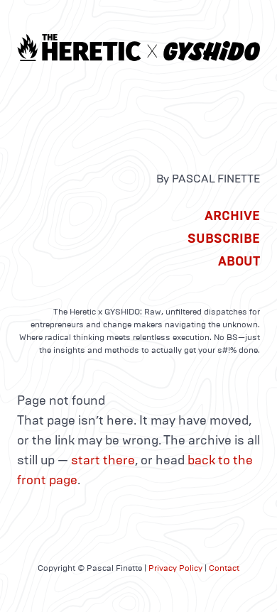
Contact (224, 568)
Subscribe (224, 238)
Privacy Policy (175, 568)
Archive (232, 216)
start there (103, 460)
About (239, 261)
